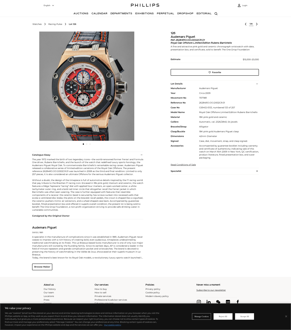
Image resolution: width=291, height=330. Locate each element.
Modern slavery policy (157, 296)
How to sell (100, 292)
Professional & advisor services (111, 299)
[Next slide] (123, 86)
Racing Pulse (55, 24)
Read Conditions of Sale (183, 164)
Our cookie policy (112, 325)
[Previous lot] (246, 24)
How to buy (101, 289)
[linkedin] (208, 302)
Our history (50, 289)
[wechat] (218, 302)
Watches (37, 24)
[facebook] (237, 302)
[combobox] (49, 5)
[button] (85, 86)
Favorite (216, 72)
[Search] (216, 14)
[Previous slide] (50, 86)
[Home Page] (145, 6)
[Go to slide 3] (90, 144)
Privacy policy (153, 289)
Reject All (223, 316)
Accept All (244, 316)
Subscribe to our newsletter (211, 290)
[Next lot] (257, 24)
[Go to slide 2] (86, 144)
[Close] (286, 316)
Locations (49, 296)
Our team (49, 292)
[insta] (198, 302)
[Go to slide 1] (83, 144)
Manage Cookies (201, 316)
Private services (103, 296)
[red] (228, 302)
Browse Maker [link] (42, 266)
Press (46, 299)
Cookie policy (153, 292)
